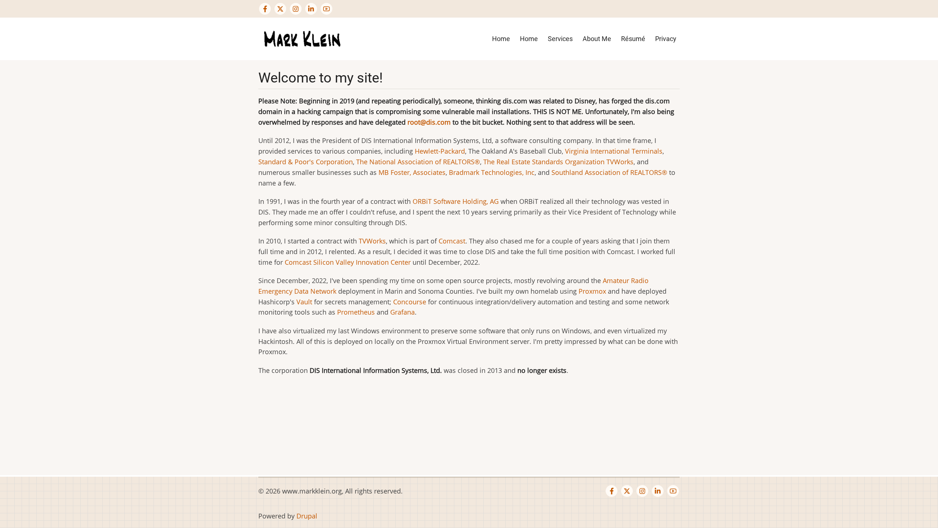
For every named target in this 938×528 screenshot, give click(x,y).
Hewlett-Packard (440, 151)
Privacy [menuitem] (665, 39)
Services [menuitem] (560, 39)
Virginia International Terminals (613, 151)
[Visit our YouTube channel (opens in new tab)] (326, 8)
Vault (304, 301)
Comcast (452, 240)
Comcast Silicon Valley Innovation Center (348, 262)
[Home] (302, 38)
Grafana (402, 312)
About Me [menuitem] (597, 39)
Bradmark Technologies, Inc (492, 172)
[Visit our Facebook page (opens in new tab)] (265, 8)
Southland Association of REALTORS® (609, 172)
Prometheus (356, 312)
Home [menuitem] (501, 39)
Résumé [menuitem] (633, 39)
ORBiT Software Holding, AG (456, 201)
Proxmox (592, 291)
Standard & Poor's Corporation (305, 161)
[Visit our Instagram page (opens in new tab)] (295, 8)
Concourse (409, 301)
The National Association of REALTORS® (418, 161)
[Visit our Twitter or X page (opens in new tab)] (280, 8)
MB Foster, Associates (412, 172)
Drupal (306, 515)
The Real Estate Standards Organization (544, 161)
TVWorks (620, 161)
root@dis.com (429, 122)
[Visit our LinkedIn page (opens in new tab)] (311, 8)
